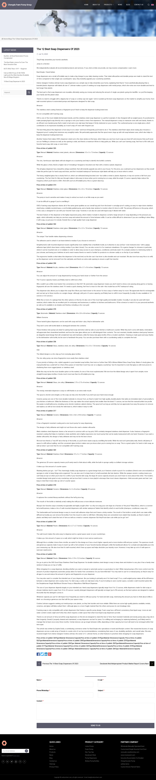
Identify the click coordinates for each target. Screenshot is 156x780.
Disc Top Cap (89, 752)
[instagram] (20, 761)
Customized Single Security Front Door (134, 749)
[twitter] (11, 761)
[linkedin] (7, 761)
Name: (39, 680)
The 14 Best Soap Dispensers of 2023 (63, 664)
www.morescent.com (128, 755)
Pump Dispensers (91, 758)
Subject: (101, 690)
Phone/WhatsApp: (43, 690)
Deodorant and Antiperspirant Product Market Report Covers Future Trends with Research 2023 (122, 664)
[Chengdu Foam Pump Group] (12, 743)
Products (108, 5)
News (120, 5)
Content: (40, 701)
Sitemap (52, 764)
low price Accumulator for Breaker (132, 758)
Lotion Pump (89, 746)
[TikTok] (24, 761)
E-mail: (100, 680)
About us (96, 5)
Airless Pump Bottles (92, 761)
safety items (125, 764)
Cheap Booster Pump (128, 761)
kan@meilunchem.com (95, 777)
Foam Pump (89, 749)
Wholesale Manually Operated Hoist (132, 746)
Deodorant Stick (90, 755)
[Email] (26, 750)
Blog (128, 5)
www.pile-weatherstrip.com (130, 752)
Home (86, 5)
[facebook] (3, 761)
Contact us (138, 5)
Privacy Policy (54, 767)
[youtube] (16, 761)
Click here (16, 756)
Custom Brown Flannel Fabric (130, 767)
